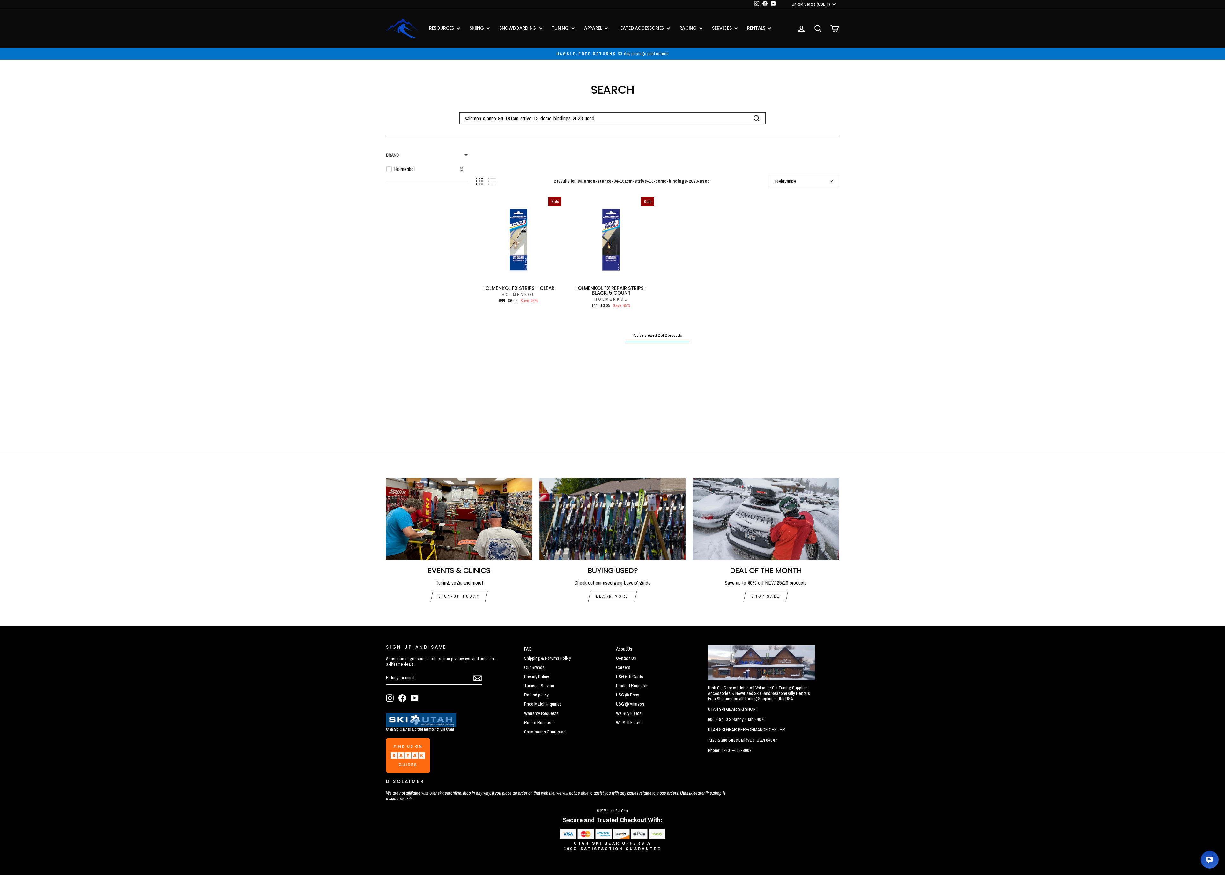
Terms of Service (539, 685)
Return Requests (539, 722)
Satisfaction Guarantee (545, 732)
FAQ (528, 649)
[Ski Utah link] (421, 725)
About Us (624, 649)
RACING (688, 28)
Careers (623, 667)
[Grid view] (479, 181)
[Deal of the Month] (766, 519)
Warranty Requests (541, 713)
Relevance (785, 181)
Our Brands (534, 667)
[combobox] (612, 118)
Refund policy (536, 695)
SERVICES (722, 28)
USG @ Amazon (630, 704)
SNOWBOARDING (518, 28)
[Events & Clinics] (459, 519)
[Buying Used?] (612, 519)
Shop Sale (765, 596)
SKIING (477, 28)
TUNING (561, 28)
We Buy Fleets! (629, 713)
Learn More (612, 596)
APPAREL (593, 28)
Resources (442, 28)
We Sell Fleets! (629, 722)
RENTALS (756, 28)
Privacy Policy (536, 676)
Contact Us (626, 658)
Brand (392, 155)
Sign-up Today (459, 596)
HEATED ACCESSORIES (641, 28)
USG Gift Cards (629, 676)
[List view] (492, 181)
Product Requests (632, 685)
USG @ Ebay (627, 695)
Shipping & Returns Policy (547, 658)
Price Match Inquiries (543, 704)
